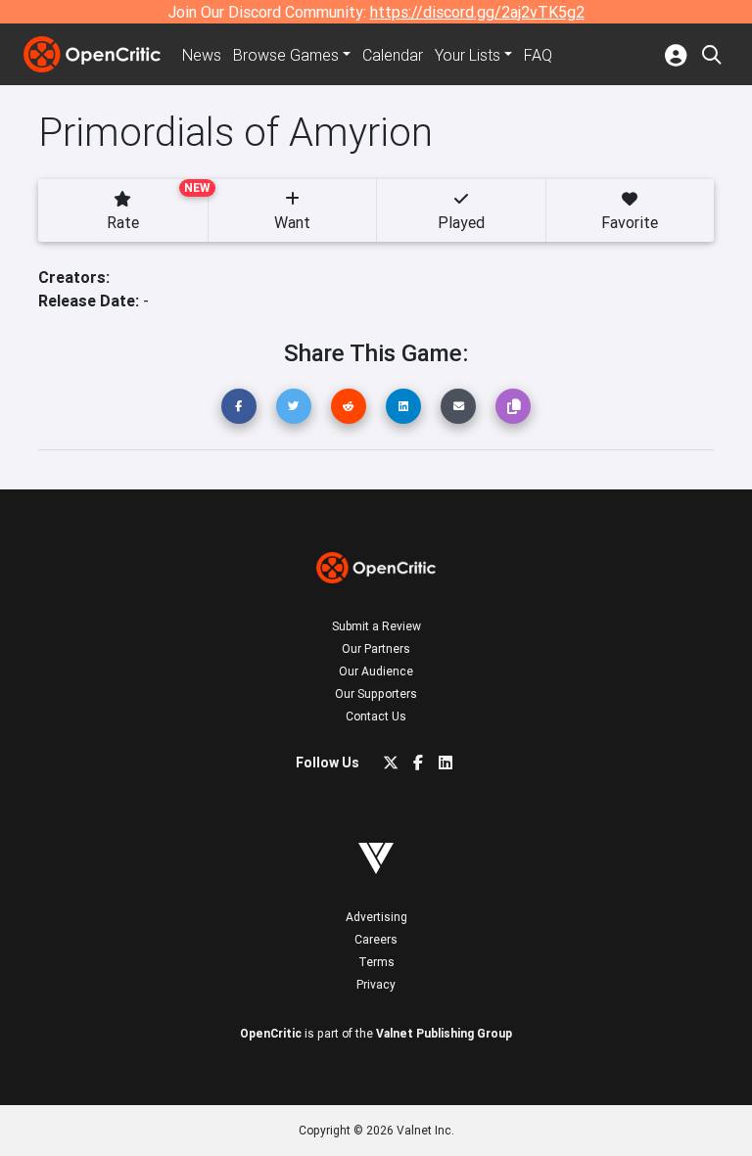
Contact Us (376, 716)
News (201, 55)
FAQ (538, 55)
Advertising (376, 916)
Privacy (376, 984)
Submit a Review (376, 626)
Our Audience (376, 671)
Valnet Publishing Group (444, 1033)
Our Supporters (376, 693)
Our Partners (376, 648)
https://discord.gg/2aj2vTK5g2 (477, 12)
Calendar (392, 55)
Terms (376, 961)
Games (286, 55)
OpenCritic (271, 1033)
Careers (376, 939)
